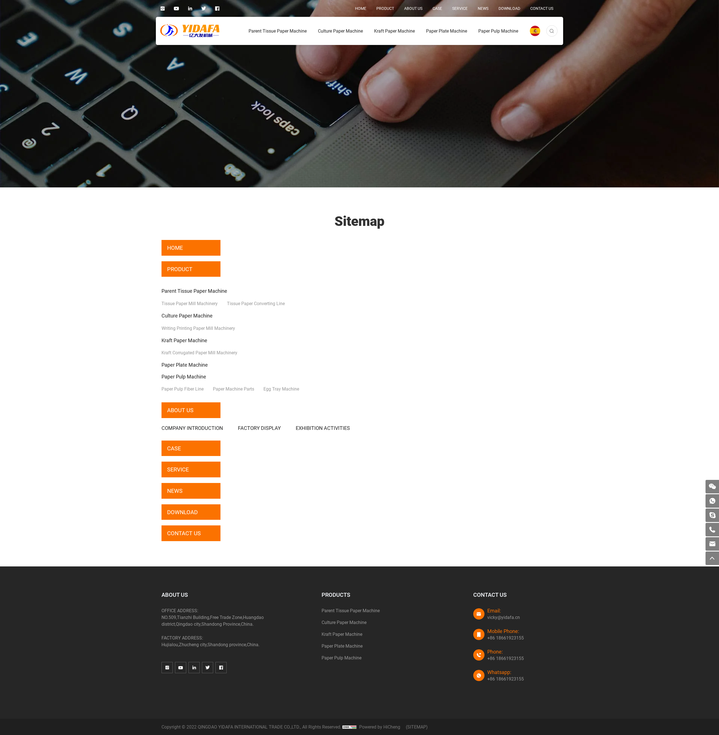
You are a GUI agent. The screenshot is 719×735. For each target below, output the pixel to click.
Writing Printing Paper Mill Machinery (198, 328)
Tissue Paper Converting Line (256, 303)
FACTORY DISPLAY (259, 428)
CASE (437, 8)
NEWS (483, 8)
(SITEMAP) (417, 727)
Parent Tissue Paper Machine (278, 31)
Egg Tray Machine (281, 389)
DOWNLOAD (509, 8)
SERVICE (460, 8)
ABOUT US (413, 8)
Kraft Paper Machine (394, 31)
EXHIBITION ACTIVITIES (323, 428)
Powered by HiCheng (379, 727)
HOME (360, 8)
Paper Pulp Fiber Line (182, 389)
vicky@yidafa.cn (503, 617)
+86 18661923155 (505, 638)
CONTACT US (541, 8)
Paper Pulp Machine (498, 31)
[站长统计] (349, 727)
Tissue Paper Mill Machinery (189, 303)
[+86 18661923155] (712, 529)
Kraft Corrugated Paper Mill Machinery (199, 352)
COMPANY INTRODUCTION (192, 428)
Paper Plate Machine (446, 31)
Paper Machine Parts (233, 389)
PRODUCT (385, 8)
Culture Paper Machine (340, 31)
